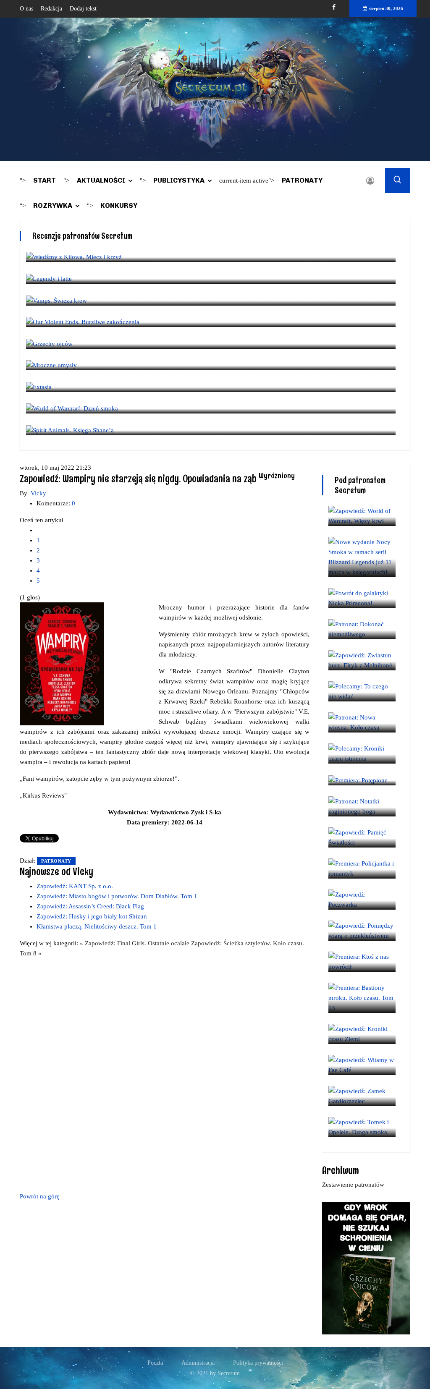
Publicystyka (179, 180)
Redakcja (51, 8)
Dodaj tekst (83, 8)
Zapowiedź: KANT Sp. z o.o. (75, 886)
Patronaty (302, 180)
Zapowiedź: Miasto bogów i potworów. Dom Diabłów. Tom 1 (117, 896)
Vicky (38, 493)
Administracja (198, 1363)
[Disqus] (164, 1073)
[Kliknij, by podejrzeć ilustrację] (62, 663)
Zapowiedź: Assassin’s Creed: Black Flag (90, 906)
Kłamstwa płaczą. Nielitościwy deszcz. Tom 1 (97, 926)
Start (44, 180)
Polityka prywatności (258, 1363)
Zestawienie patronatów (353, 1184)
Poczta (155, 1363)
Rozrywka (52, 205)
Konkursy (118, 205)
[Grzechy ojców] (366, 1267)
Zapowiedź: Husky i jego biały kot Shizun (92, 916)
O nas (26, 8)
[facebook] (334, 7)
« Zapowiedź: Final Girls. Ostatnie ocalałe (135, 943)
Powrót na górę (40, 1196)
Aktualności (101, 180)
